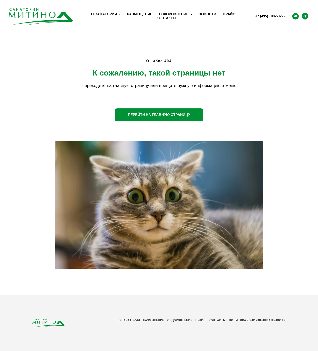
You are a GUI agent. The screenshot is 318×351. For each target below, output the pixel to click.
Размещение (140, 14)
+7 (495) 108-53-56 (270, 16)
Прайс (229, 14)
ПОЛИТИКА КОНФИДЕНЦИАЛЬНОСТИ (257, 320)
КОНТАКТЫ (217, 320)
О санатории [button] (104, 14)
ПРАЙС (200, 320)
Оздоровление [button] (174, 14)
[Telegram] (305, 16)
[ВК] (295, 16)
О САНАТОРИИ (129, 320)
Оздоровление (179, 320)
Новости (207, 14)
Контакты (166, 18)
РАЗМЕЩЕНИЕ (153, 320)
